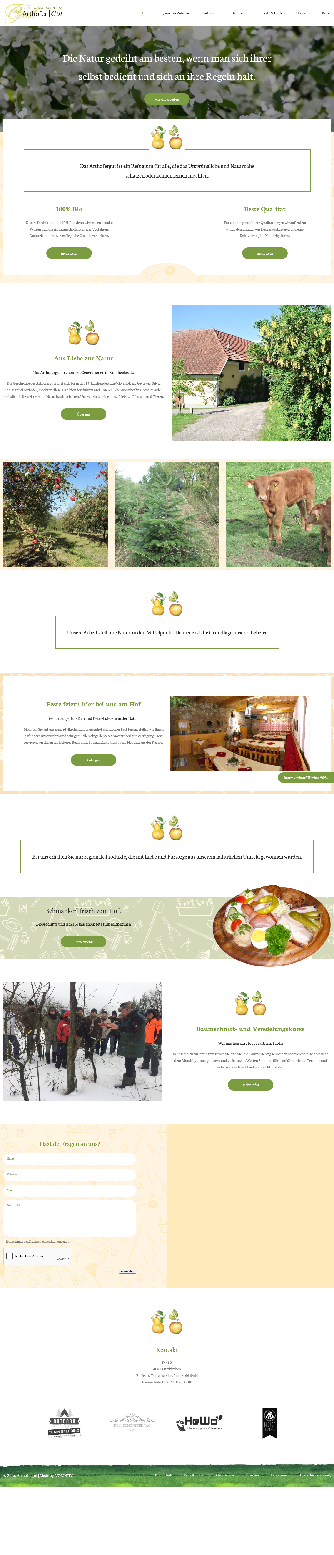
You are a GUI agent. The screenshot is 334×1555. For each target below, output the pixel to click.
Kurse (326, 12)
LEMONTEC (64, 1475)
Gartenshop (210, 12)
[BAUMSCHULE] (55, 563)
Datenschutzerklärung (314, 1475)
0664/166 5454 (186, 1375)
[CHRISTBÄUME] (167, 563)
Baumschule (241, 12)
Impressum (279, 1475)
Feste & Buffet (273, 12)
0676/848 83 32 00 (177, 1381)
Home (146, 12)
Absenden (127, 1271)
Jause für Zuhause (176, 12)
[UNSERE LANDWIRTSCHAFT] (278, 563)
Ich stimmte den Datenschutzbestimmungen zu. (38, 1241)
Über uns (303, 12)
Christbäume (225, 1475)
